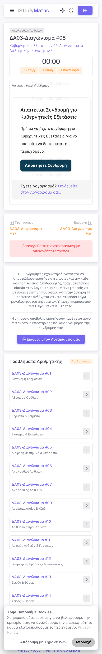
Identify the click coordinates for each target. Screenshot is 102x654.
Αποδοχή (83, 642)
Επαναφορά (70, 70)
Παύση (48, 70)
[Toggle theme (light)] (62, 10)
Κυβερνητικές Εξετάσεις (29, 46)
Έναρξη (29, 70)
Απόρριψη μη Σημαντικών (43, 642)
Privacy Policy (29, 650)
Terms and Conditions (63, 650)
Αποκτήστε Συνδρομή (46, 165)
